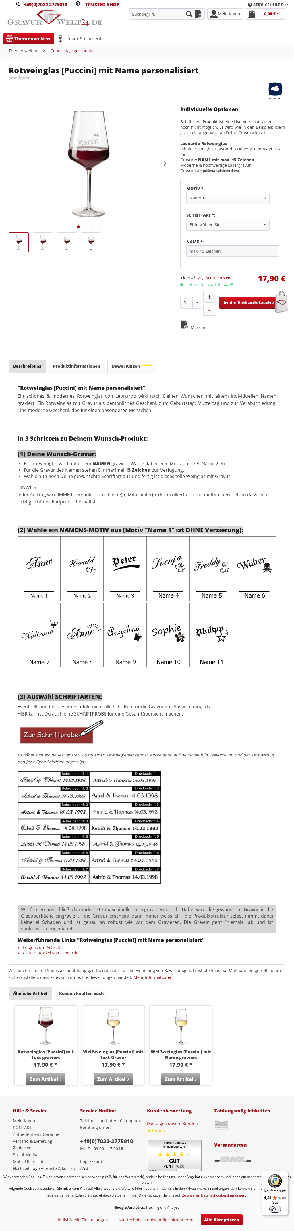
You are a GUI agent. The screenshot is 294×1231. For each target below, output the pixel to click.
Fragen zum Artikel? (41, 947)
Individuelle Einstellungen (83, 1219)
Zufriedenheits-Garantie (36, 1134)
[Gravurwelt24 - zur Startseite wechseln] (54, 21)
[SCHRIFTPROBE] (61, 748)
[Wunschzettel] (198, 14)
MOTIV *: (195, 188)
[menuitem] (268, 4)
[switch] (275, 1209)
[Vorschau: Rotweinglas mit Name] (19, 242)
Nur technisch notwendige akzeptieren (156, 1219)
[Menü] (284, 1174)
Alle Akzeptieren (221, 1219)
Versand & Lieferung (32, 1141)
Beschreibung (27, 366)
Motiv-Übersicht (28, 1161)
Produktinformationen (76, 366)
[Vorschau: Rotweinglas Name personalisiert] (43, 242)
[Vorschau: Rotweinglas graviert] (67, 242)
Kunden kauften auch (81, 993)
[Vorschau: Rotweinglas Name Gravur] (91, 242)
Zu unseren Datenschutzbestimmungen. (214, 1195)
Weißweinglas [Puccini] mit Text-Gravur (113, 1054)
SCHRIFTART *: (200, 215)
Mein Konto (24, 1120)
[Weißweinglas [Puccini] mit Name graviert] (181, 1026)
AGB (84, 1168)
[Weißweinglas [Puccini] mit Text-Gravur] (113, 1026)
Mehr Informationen (153, 977)
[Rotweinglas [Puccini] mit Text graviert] (46, 1026)
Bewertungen (132, 366)
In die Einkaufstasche (248, 302)
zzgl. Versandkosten (214, 277)
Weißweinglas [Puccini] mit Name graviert (181, 1054)
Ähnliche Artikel (30, 993)
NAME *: (195, 241)
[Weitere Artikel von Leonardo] (275, 91)
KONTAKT (22, 1127)
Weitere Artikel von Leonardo (50, 953)
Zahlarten (22, 1147)
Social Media (25, 1154)
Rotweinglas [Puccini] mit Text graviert (46, 1054)
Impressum (91, 1161)
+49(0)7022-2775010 (106, 1141)
